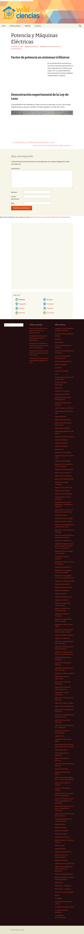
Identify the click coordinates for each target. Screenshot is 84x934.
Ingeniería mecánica (61, 834)
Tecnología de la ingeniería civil (64, 907)
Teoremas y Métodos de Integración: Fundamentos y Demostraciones (39, 330)
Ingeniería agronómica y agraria (64, 437)
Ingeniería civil (59, 449)
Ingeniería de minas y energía (64, 518)
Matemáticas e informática (63, 886)
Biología (50, 299)
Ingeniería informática (61, 769)
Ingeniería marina (60, 824)
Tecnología (58, 898)
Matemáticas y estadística (63, 889)
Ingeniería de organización (63, 540)
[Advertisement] (29, 77)
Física (56, 374)
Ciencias (22, 299)
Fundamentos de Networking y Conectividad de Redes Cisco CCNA (39, 360)
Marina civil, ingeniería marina (64, 874)
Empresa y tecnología (61, 371)
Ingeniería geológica (61, 750)
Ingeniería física (60, 736)
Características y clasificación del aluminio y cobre (32, 142)
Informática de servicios (62, 391)
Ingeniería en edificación (62, 638)
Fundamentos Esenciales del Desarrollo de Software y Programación (38, 338)
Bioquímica (58, 339)
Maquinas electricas (48, 46)
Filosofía (50, 308)
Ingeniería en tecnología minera (64, 706)
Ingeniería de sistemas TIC (63, 567)
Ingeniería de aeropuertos (63, 473)
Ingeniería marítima (61, 827)
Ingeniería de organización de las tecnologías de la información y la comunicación (64, 546)
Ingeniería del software (62, 590)
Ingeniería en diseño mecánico (64, 635)
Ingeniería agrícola (60, 416)
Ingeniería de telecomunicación (64, 581)
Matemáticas (59, 882)
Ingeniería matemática (62, 831)
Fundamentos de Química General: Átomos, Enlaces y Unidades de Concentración (39, 345)
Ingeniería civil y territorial (63, 452)
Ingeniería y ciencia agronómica (64, 863)
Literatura (50, 304)
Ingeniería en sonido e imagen (64, 703)
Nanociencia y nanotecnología (64, 892)
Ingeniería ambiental (61, 443)
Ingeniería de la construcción (64, 487)
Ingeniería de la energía (62, 491)
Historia (21, 308)
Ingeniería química (60, 849)
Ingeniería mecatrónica (62, 837)
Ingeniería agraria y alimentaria (64, 408)
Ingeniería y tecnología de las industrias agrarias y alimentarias (64, 869)
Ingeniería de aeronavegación (64, 469)
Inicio (3, 26)
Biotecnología (59, 342)
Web (12, 203)
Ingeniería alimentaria (61, 440)
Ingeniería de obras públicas (63, 521)
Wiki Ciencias (16, 930)
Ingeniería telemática (61, 860)
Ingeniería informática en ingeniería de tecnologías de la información (64, 801)
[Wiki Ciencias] (42, 12)
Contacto (38, 26)
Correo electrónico (15, 197)
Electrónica (58, 368)
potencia (57, 46)
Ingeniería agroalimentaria (63, 420)
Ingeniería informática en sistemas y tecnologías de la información (64, 808)
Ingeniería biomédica (61, 446)
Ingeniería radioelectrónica (63, 852)
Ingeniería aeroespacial (62, 394)
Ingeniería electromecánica (63, 597)
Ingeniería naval (59, 845)
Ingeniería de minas (61, 515)
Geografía (22, 304)
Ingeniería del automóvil (62, 584)
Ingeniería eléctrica (32, 46)
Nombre (14, 192)
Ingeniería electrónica (61, 600)
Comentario (16, 168)
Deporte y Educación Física (63, 361)
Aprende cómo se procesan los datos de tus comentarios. (50, 217)
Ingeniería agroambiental (62, 428)
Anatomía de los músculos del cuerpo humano (53, 145)
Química (57, 895)
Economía (50, 313)
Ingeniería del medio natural (63, 587)
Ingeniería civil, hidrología (62, 461)
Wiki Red (27, 26)
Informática (58, 388)
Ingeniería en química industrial (64, 673)
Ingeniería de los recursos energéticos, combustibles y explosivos (64, 504)
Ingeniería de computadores (63, 476)
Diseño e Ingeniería (61, 364)
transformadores (16, 49)
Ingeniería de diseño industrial (64, 479)
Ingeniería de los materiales (63, 494)
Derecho (22, 313)
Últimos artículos (15, 26)
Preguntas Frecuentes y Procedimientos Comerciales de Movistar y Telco (39, 353)
